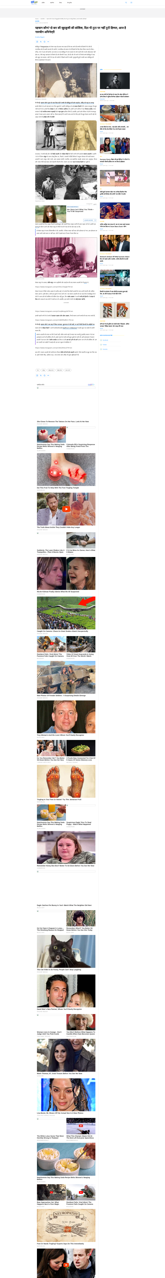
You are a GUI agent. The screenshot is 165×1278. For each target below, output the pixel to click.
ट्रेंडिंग (43, 2)
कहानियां (52, 2)
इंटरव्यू (37, 227)
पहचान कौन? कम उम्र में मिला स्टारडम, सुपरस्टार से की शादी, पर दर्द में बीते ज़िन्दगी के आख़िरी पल (68, 324)
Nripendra (102, 99)
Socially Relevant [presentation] (106, 124)
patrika (42, 278)
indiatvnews (43, 99)
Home (37, 19)
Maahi (101, 131)
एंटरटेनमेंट (43, 19)
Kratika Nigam (40, 37)
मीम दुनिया (69, 2)
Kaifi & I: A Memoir (70, 328)
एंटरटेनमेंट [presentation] (102, 221)
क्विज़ (60, 2)
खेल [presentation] (101, 189)
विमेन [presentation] (101, 156)
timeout (43, 201)
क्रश (85, 282)
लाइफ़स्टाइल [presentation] (102, 91)
